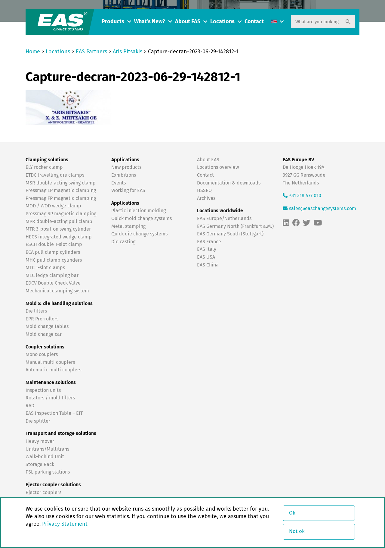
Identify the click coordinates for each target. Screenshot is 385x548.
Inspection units (43, 390)
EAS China (208, 265)
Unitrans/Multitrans (47, 449)
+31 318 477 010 (305, 195)
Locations (222, 21)
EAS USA (206, 257)
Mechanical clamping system (57, 290)
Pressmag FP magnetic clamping (61, 198)
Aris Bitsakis (127, 52)
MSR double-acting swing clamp (61, 183)
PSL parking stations (48, 472)
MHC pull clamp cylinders (54, 260)
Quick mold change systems (141, 218)
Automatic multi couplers (53, 369)
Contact (254, 21)
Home (33, 52)
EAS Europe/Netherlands (224, 218)
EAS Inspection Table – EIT (54, 413)
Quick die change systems (139, 233)
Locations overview (218, 167)
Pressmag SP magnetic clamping (61, 213)
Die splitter (38, 421)
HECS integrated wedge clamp (59, 237)
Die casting (123, 241)
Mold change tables (47, 326)
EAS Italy (206, 249)
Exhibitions (123, 175)
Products (113, 21)
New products (127, 167)
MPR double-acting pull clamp (59, 221)
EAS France (209, 241)
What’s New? (149, 21)
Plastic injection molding (138, 210)
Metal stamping (128, 226)
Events (119, 183)
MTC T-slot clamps (45, 267)
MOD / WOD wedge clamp (53, 205)
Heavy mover (40, 441)
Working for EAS (128, 190)
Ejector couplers (43, 492)
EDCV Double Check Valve (53, 283)
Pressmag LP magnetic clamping (61, 190)
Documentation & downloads (228, 183)
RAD (30, 405)
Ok (292, 513)
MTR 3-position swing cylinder (58, 229)
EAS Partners (91, 52)
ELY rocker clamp (44, 167)
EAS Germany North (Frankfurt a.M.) (235, 226)
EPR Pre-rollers (42, 319)
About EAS (187, 21)
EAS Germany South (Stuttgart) (230, 233)
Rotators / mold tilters (50, 397)
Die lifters (36, 311)
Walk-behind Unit (45, 456)
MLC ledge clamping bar (52, 275)
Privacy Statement (65, 524)
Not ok (297, 531)
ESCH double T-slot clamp (54, 244)
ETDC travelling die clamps (55, 175)
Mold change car (44, 334)
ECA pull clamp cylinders (53, 252)
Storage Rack (40, 464)
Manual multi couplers (50, 362)
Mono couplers (42, 354)
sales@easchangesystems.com (322, 208)
